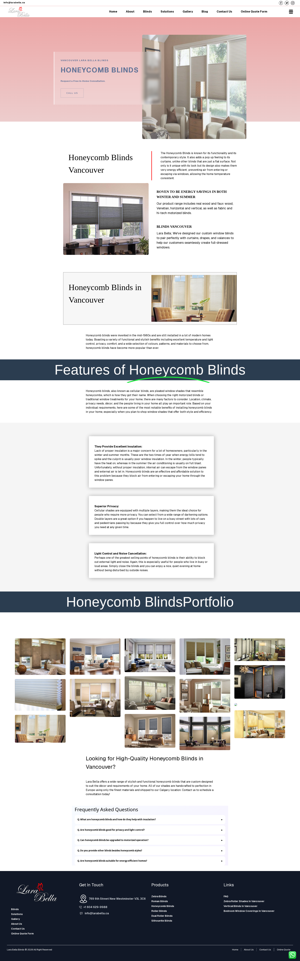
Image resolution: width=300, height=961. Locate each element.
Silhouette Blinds (161, 920)
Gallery (15, 919)
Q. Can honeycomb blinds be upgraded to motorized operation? (112, 840)
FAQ (226, 896)
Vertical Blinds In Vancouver (240, 906)
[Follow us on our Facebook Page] (282, 2)
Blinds (15, 909)
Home (235, 949)
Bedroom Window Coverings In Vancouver (249, 911)
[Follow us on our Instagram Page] (294, 2)
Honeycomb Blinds (162, 906)
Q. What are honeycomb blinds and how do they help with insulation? (116, 819)
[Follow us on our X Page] (288, 2)
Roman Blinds (159, 901)
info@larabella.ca (97, 913)
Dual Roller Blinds (162, 915)
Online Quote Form (22, 933)
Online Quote (283, 949)
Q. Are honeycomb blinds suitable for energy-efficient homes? (112, 860)
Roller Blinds (159, 911)
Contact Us (18, 928)
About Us (16, 923)
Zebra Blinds (158, 896)
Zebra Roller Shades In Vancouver (244, 901)
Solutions (17, 914)
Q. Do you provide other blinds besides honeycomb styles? (109, 850)
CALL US (72, 93)
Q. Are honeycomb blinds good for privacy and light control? (111, 829)
